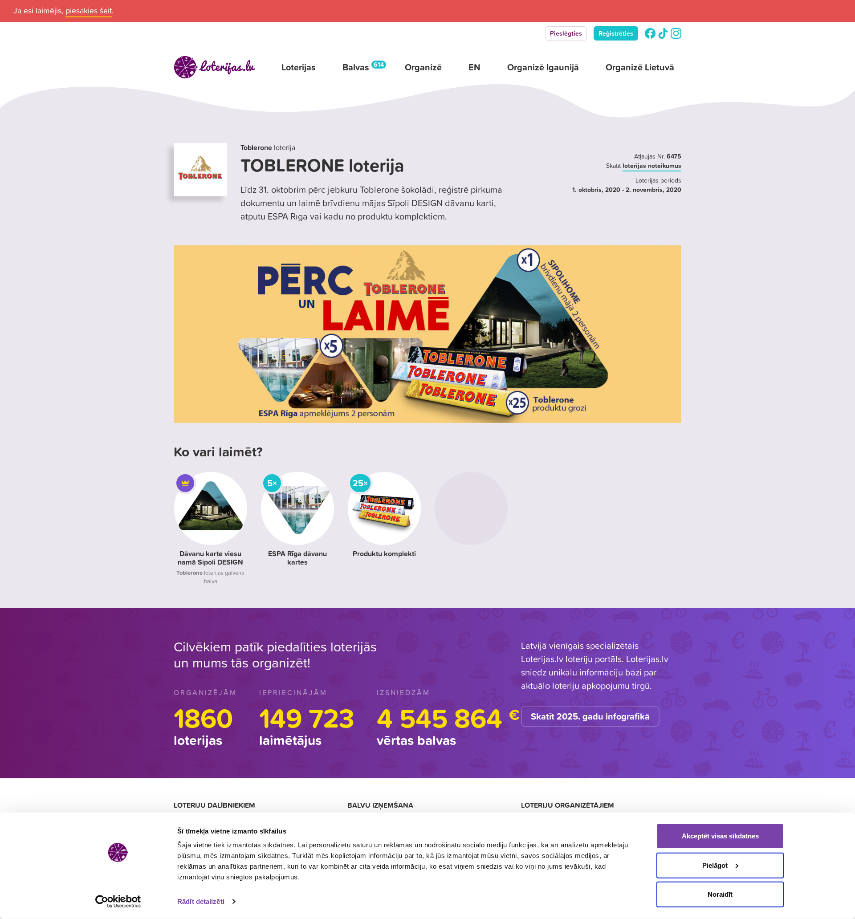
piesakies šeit (88, 10)
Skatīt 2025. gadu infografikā (590, 716)
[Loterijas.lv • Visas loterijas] (214, 67)
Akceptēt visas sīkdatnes (720, 836)
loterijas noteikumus (652, 165)
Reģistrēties (615, 33)
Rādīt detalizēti (200, 901)
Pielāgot (715, 865)
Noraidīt (720, 894)
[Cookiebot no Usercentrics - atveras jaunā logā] (118, 901)
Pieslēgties (566, 33)
